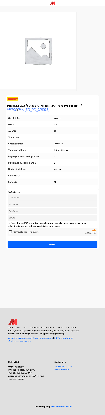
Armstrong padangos (19, 338)
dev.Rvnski (57, 406)
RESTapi (67, 406)
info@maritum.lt (62, 370)
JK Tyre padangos (63, 338)
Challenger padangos (19, 341)
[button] (7, 3)
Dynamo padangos (43, 338)
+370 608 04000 (63, 366)
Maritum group (16, 379)
